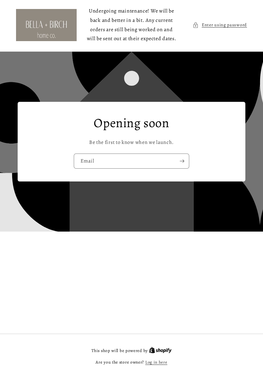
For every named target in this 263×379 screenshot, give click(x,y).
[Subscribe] (182, 161)
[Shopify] (160, 350)
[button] (220, 25)
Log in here (156, 362)
